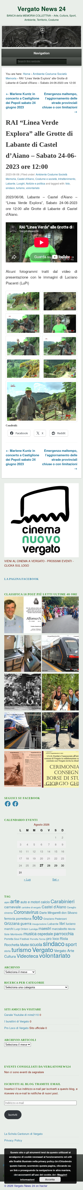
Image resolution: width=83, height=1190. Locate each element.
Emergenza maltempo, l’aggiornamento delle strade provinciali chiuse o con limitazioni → (59, 102)
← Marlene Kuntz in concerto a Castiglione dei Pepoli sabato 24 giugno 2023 (22, 100)
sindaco (10, 188)
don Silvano (69, 912)
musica (30, 933)
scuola (36, 944)
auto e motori (30, 901)
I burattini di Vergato (16, 1021)
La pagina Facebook (21, 579)
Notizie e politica (35, 183)
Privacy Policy (13, 1140)
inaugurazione (39, 923)
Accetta (50, 1179)
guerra (25, 923)
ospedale (45, 933)
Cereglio (71, 907)
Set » (55, 879)
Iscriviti (12, 1115)
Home (26, 74)
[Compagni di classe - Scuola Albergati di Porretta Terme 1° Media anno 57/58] (22, 692)
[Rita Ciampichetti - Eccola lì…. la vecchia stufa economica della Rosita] (22, 654)
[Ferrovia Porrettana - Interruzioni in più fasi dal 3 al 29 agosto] (22, 731)
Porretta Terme (38, 939)
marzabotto (59, 929)
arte (15, 901)
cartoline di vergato (31, 907)
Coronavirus (26, 911)
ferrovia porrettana (17, 918)
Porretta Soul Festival (16, 939)
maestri (45, 928)
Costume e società (46, 179)
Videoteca (27, 955)
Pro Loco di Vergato (16, 1028)
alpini (6, 902)
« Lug (27, 879)
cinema (8, 912)
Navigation (42, 53)
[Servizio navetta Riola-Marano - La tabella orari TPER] (60, 654)
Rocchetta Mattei (16, 944)
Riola (64, 938)
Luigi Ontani (21, 929)
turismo (20, 188)
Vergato (42, 949)
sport (71, 944)
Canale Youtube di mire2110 (21, 1015)
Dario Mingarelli (50, 912)
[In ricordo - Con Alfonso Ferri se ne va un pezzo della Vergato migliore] (22, 615)
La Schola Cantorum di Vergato (23, 1134)
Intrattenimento (66, 179)
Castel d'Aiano (25, 179)
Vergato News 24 (41, 8)
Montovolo (16, 934)
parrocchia (64, 933)
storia (7, 951)
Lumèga (33, 929)
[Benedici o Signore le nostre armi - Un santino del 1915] (22, 770)
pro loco (52, 938)
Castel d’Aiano (54, 906)
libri (62, 923)
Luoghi (21, 183)
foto (68, 183)
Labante (10, 183)
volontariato (33, 188)
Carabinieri (62, 901)
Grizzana (12, 923)
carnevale (12, 906)
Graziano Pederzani (55, 918)
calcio (45, 901)
